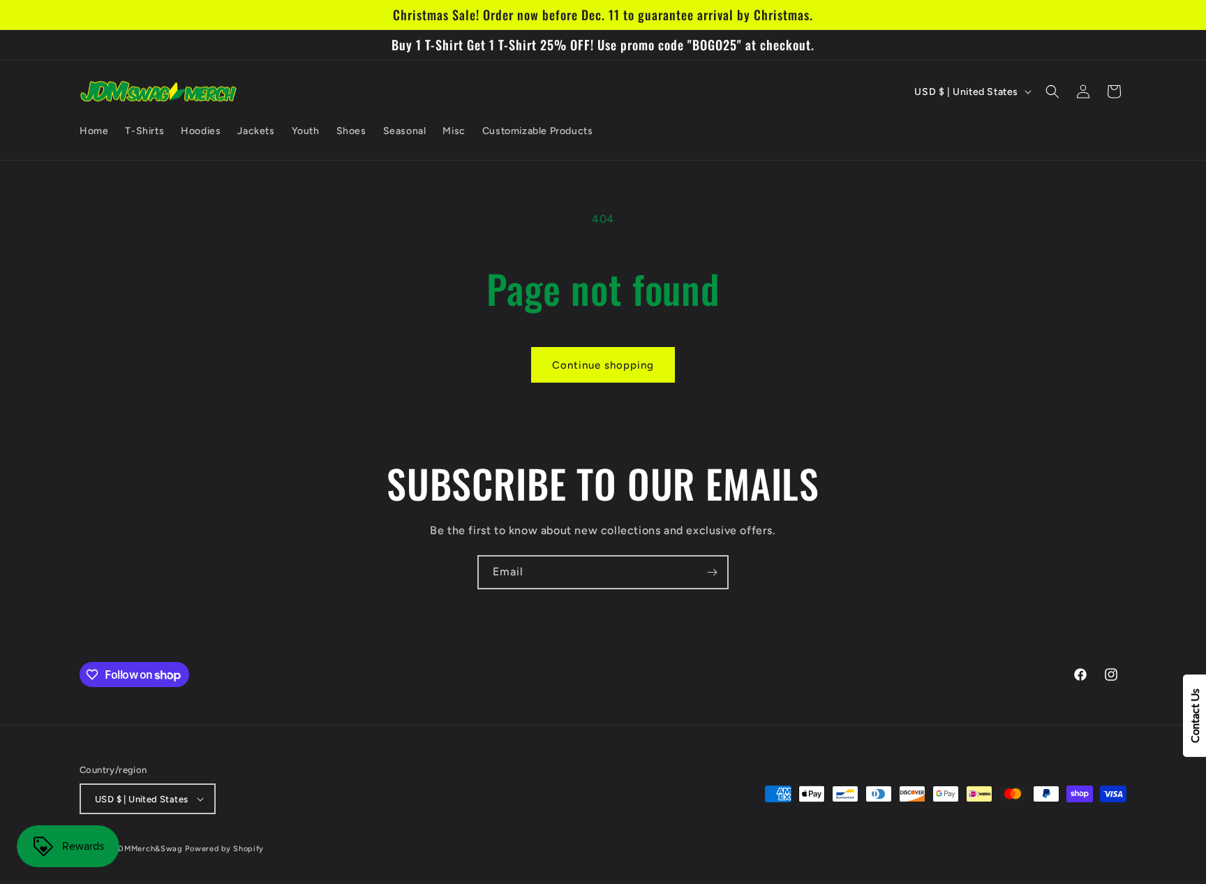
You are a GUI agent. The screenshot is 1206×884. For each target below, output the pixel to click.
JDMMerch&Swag (148, 848)
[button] (1052, 91)
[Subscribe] (712, 572)
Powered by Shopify (224, 848)
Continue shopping (603, 365)
